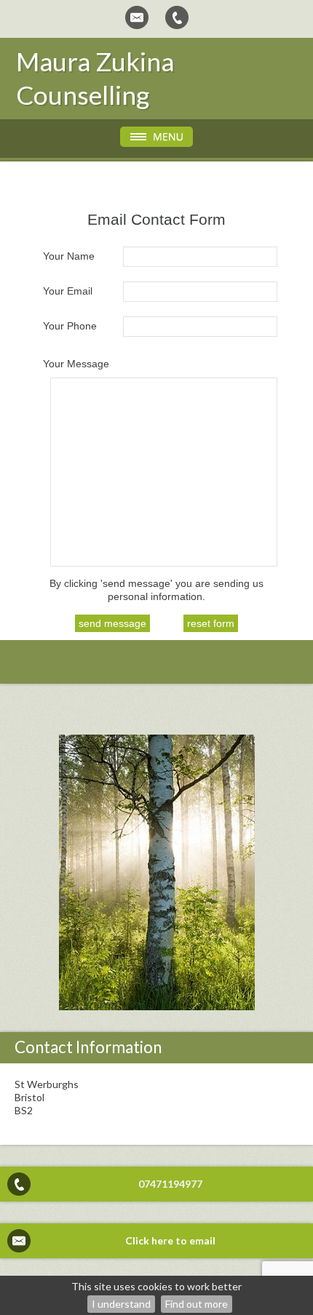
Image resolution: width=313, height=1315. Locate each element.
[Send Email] (137, 17)
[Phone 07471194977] (177, 17)
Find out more (196, 1304)
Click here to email (170, 1240)
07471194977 (170, 1184)
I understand (121, 1304)
